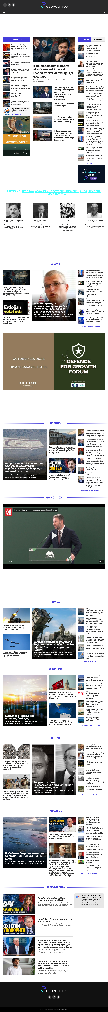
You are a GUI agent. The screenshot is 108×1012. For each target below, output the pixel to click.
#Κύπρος (94, 191)
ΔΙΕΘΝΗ (24, 12)
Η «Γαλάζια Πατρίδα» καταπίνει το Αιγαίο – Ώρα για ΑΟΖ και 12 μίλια (41, 226)
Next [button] (26, 152)
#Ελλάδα (28, 191)
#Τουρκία (59, 193)
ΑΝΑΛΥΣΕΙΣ (82, 12)
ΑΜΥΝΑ (42, 12)
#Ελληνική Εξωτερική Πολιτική (57, 191)
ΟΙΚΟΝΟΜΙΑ (51, 12)
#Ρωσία (47, 193)
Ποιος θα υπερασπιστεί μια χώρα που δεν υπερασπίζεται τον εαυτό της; (94, 226)
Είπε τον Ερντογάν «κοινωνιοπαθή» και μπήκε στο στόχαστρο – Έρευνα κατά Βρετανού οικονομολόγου (67, 227)
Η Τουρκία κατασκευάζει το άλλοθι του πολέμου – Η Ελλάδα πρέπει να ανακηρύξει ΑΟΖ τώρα (13, 227)
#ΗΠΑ (83, 191)
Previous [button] (23, 152)
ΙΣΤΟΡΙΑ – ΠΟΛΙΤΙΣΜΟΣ (67, 12)
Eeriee (65, 1009)
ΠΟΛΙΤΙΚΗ (33, 12)
